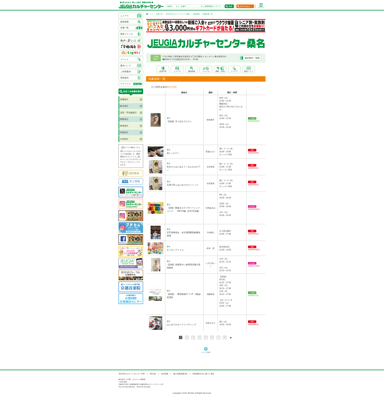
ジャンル (205, 71)
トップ (150, 14)
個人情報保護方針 (180, 374)
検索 (230, 6)
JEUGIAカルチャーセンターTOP (131, 374)
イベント (234, 71)
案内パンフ (248, 71)
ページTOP (205, 352)
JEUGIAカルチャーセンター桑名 (178, 14)
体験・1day (220, 71)
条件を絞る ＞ (246, 6)
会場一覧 (159, 14)
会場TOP (162, 71)
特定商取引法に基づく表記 (203, 374)
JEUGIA (153, 374)
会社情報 (164, 374)
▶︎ (231, 337)
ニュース (177, 71)
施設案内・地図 (252, 58)
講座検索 (196, 14)
